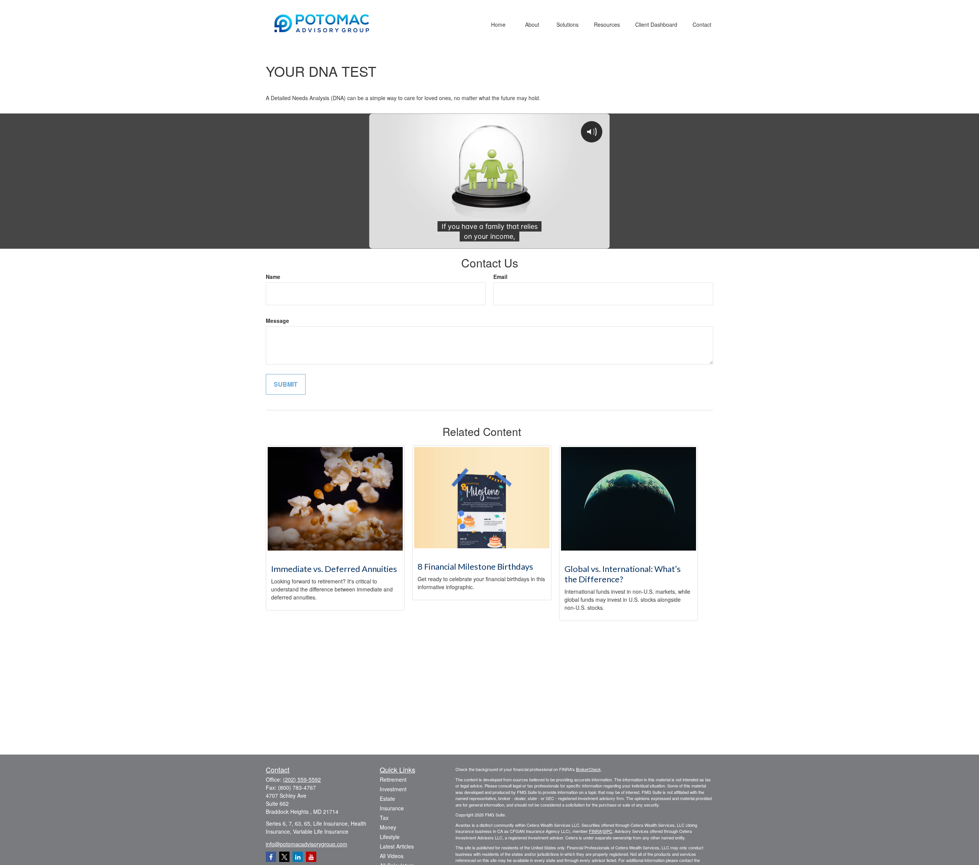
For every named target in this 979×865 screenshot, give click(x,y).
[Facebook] (271, 857)
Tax (384, 817)
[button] (498, 24)
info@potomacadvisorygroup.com (306, 844)
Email (500, 276)
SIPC (607, 831)
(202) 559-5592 (302, 779)
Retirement (393, 779)
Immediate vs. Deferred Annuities (334, 569)
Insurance (392, 808)
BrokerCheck (588, 769)
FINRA (595, 831)
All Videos (391, 856)
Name (273, 276)
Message (277, 320)
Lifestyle (390, 837)
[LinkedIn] (298, 857)
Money (388, 827)
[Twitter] (284, 857)
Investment (393, 789)
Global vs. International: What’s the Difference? (622, 574)
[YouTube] (311, 857)
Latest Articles (397, 846)
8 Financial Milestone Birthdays (475, 566)
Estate (387, 798)
